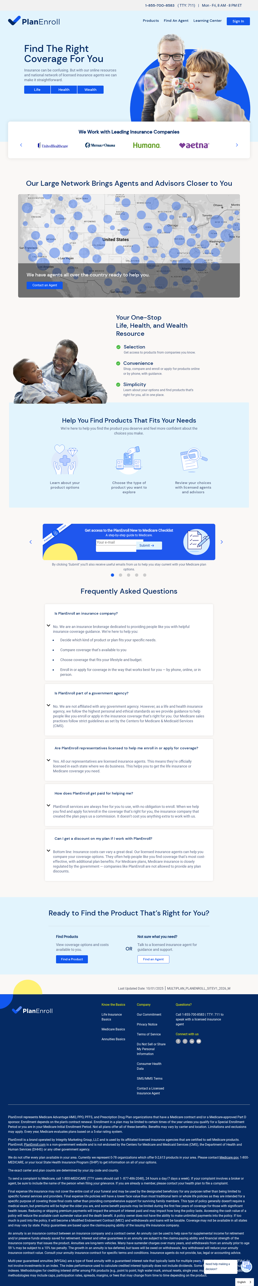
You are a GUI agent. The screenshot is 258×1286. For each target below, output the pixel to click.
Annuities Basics (113, 1039)
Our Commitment (149, 1014)
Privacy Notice (147, 1024)
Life (37, 89)
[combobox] (244, 1282)
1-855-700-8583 (160, 5)
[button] (129, 614)
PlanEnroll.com (35, 1144)
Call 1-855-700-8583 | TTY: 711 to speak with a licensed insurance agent (200, 1019)
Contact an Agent (44, 285)
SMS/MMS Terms (149, 1078)
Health (64, 89)
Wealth (90, 89)
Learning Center (208, 20)
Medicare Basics (113, 1029)
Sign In (238, 21)
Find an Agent (176, 20)
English (241, 1282)
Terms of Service (149, 1034)
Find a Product (72, 959)
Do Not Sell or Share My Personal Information (151, 1049)
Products (151, 20)
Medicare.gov (229, 1157)
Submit (144, 545)
